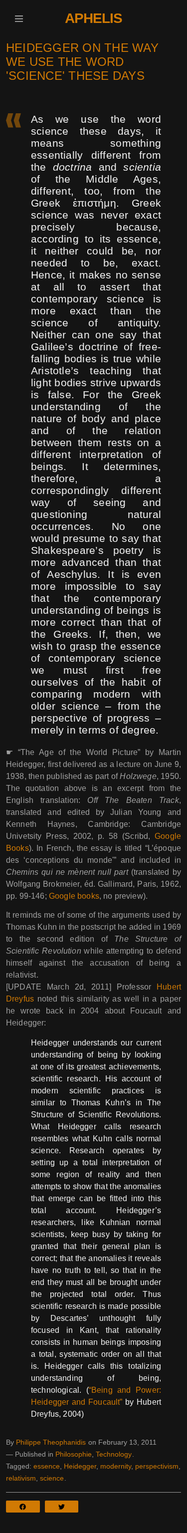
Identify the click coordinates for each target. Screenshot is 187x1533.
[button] (18, 18)
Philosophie (73, 1454)
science (52, 1478)
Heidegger (80, 1466)
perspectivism (157, 1466)
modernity (115, 1466)
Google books (74, 896)
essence (46, 1466)
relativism (21, 1478)
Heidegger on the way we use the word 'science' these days (82, 61)
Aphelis (93, 18)
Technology (114, 1454)
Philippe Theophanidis (51, 1442)
